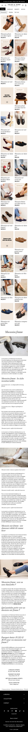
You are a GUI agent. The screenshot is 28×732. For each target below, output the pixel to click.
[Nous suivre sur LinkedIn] (23, 711)
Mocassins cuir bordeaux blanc (5, 178)
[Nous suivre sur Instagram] (8, 711)
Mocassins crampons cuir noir (21, 322)
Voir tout (17, 12)
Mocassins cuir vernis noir (19, 178)
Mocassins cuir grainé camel (19, 250)
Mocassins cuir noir (7, 82)
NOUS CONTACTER (14, 682)
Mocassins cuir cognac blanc (5, 202)
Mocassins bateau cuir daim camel (20, 59)
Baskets (17, 9)
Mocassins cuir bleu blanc (20, 274)
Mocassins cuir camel (5, 274)
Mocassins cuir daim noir (21, 154)
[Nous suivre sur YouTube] (16, 711)
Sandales (10, 9)
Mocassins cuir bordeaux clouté (5, 59)
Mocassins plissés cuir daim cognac (6, 35)
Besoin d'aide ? (14, 718)
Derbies (11, 12)
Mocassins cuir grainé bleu (5, 322)
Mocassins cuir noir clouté (20, 131)
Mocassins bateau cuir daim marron (20, 202)
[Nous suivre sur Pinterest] (12, 711)
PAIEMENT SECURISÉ (14, 674)
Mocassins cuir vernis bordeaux (5, 131)
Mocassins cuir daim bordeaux (7, 154)
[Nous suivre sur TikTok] (20, 711)
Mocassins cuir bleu (7, 298)
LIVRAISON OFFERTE (14, 670)
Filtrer (2, 9)
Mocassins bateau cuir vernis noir (20, 83)
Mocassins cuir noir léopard (7, 226)
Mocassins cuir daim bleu (21, 226)
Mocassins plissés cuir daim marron (20, 107)
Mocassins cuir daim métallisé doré (21, 298)
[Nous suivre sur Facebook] (4, 711)
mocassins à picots (6, 520)
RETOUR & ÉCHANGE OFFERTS (14, 678)
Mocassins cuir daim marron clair (21, 35)
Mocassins (3, 12)
